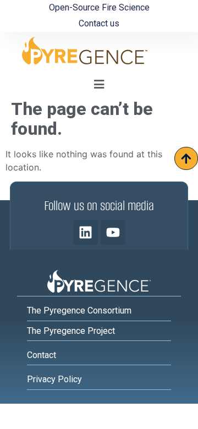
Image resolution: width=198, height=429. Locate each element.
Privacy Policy (54, 379)
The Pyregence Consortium (79, 310)
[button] (99, 85)
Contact (41, 355)
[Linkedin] (85, 232)
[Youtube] (113, 232)
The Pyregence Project (71, 331)
